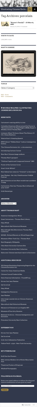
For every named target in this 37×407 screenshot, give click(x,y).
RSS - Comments (7, 96)
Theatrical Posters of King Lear (12, 365)
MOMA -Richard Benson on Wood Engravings (17, 235)
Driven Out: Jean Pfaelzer (9, 281)
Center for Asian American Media (13, 271)
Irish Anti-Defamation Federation (13, 340)
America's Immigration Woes (11, 216)
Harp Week (5, 223)
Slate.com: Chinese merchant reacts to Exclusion (18, 252)
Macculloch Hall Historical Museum (13, 226)
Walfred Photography (9, 368)
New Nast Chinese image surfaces (13, 154)
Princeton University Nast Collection (14, 249)
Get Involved (5, 285)
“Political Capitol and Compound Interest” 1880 (17, 161)
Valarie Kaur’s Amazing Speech (12, 138)
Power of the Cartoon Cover (11, 165)
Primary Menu (34, 9)
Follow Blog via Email (11, 376)
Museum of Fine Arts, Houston (11, 311)
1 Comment (23, 26)
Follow (4, 390)
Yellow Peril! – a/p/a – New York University (16, 343)
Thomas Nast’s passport (9, 158)
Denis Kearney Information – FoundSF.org (15, 278)
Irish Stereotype (6, 191)
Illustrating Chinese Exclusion (14, 9)
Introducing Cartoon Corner (11, 150)
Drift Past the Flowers (8, 356)
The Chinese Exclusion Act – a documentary (16, 147)
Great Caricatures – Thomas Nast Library (15, 219)
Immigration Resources (9, 292)
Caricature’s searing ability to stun (13, 122)
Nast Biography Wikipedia (10, 242)
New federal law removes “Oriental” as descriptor (18, 172)
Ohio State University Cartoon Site (13, 245)
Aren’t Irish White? (8, 168)
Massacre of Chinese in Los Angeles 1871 (15, 308)
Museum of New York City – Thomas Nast (15, 238)
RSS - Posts (5, 94)
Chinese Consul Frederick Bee (11, 274)
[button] (14, 69)
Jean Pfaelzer (5, 295)
